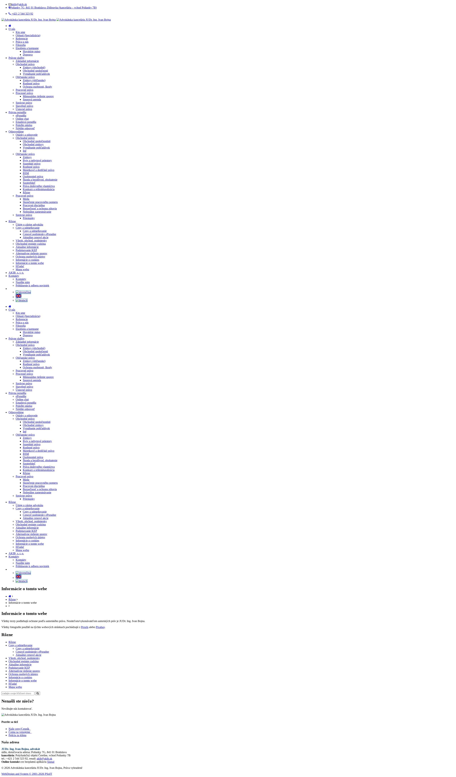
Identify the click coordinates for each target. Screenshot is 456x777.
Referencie (22, 38)
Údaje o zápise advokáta (29, 224)
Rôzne (26, 192)
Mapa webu (22, 269)
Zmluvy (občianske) (34, 80)
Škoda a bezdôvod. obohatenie (40, 179)
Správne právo (24, 102)
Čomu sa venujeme (20, 732)
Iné (24, 150)
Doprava (28, 54)
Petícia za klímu (17, 735)
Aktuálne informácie (27, 246)
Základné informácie (27, 61)
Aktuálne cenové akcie (35, 237)
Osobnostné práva (33, 176)
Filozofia (21, 44)
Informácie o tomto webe (30, 263)
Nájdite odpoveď (25, 128)
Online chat (22, 118)
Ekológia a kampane (27, 48)
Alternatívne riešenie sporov (31, 253)
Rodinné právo (31, 83)
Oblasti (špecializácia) (28, 35)
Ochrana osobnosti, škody (37, 86)
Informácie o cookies (27, 259)
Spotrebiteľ (29, 182)
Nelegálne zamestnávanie (37, 211)
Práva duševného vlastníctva (39, 186)
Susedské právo (31, 163)
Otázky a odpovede (27, 134)
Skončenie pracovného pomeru (40, 202)
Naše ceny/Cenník (20, 728)
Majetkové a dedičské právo (38, 170)
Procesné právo (24, 93)
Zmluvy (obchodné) (34, 67)
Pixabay (100, 627)
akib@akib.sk (19, 4)
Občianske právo (25, 77)
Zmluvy (27, 157)
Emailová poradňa (26, 121)
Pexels (84, 627)
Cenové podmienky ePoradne (39, 234)
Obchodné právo (25, 64)
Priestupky (29, 218)
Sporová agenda (32, 99)
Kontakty (14, 275)
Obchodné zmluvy (33, 144)
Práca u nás (22, 41)
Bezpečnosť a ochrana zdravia (40, 208)
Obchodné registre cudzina (31, 243)
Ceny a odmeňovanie (28, 227)
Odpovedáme (16, 131)
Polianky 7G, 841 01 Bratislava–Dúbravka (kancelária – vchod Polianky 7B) (53, 7)
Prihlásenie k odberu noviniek (32, 285)
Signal (50, 761)
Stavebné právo (24, 105)
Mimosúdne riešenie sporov (38, 96)
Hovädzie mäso (31, 51)
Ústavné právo (24, 109)
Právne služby (16, 57)
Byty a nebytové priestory (37, 160)
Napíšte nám (23, 282)
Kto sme (20, 32)
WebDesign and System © (26, 773)
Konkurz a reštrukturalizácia (39, 189)
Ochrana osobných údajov (30, 256)
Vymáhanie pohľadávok (36, 73)
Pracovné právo (24, 89)
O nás (12, 28)
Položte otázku (24, 125)
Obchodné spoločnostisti (36, 141)
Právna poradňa (17, 112)
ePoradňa (21, 115)
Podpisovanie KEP (26, 250)
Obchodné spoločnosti (35, 70)
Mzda (26, 198)
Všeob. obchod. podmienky (31, 240)
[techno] (28, 19)
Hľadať (20, 266)
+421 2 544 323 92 (22, 13)
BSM (26, 173)
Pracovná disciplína (34, 205)
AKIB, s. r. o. (16, 272)
